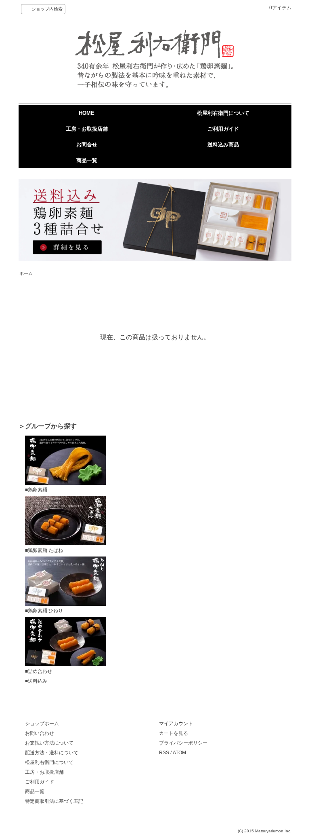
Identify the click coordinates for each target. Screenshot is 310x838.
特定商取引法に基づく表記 (54, 801)
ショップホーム (42, 723)
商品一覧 (86, 160)
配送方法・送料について (51, 752)
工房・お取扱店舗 (87, 129)
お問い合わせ (39, 733)
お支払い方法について (49, 743)
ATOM (179, 752)
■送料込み (36, 681)
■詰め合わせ (38, 671)
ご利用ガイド (223, 129)
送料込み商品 (223, 145)
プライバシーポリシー (183, 743)
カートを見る (173, 733)
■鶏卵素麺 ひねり (44, 611)
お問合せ (86, 145)
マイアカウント (176, 723)
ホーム (26, 273)
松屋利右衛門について (223, 113)
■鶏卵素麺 (36, 490)
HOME (86, 113)
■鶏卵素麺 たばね (44, 550)
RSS (164, 752)
